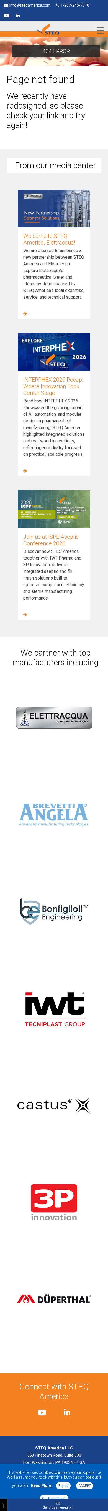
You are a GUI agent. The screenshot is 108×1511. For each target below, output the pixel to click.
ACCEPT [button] (84, 1486)
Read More (41, 1485)
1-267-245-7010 (75, 5)
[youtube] (6, 16)
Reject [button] (63, 1486)
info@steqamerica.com (30, 5)
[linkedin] (18, 16)
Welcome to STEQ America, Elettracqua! (49, 239)
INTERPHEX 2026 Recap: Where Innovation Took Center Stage (53, 386)
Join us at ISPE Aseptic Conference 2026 (51, 540)
